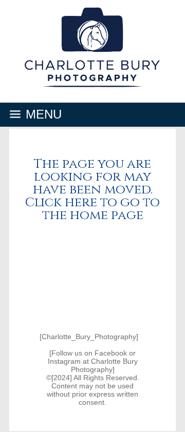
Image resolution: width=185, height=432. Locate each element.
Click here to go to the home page (92, 209)
